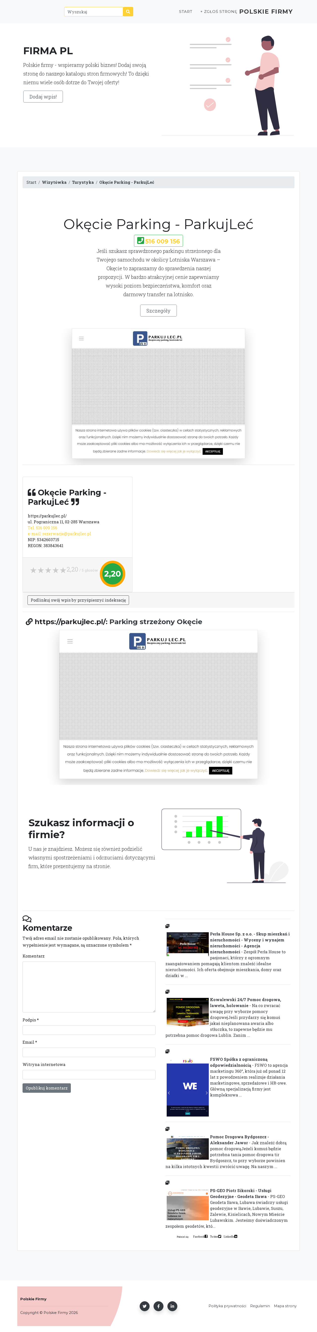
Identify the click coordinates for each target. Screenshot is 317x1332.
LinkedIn (229, 1236)
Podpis (31, 1019)
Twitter (214, 1236)
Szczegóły (158, 310)
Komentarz (34, 956)
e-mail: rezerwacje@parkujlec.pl (59, 533)
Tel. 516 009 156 (42, 527)
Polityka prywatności (227, 1306)
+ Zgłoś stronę (218, 11)
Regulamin (260, 1306)
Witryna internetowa (44, 1064)
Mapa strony (285, 1306)
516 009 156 (162, 241)
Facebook (199, 1236)
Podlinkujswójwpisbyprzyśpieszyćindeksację (78, 600)
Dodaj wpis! (43, 96)
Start (185, 11)
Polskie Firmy (266, 11)
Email (30, 1042)
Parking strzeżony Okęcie (155, 621)
